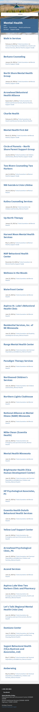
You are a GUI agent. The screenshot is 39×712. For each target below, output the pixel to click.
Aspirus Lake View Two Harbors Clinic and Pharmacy (19, 587)
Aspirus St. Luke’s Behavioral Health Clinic (19, 307)
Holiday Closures (7, 705)
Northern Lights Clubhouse (18, 396)
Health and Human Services (13, 103)
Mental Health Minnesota (17, 453)
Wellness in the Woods (15, 272)
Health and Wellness (25, 635)
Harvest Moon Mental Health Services (19, 236)
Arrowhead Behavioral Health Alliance (16, 94)
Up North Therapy (13, 217)
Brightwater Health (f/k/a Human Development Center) (19, 471)
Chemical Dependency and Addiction (16, 46)
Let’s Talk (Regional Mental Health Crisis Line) (18, 608)
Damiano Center (12, 627)
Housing (8, 637)
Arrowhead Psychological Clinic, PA (17, 549)
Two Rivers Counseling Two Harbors (18, 167)
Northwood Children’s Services (16, 379)
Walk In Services (12, 38)
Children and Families (12, 209)
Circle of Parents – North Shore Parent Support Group (19, 148)
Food (16, 635)
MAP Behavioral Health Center (16, 255)
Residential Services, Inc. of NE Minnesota (18, 326)
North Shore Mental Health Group (18, 74)
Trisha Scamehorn (23, 44)
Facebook (6, 692)
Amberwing (10, 668)
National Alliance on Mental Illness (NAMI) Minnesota (18, 414)
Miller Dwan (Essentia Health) (15, 434)
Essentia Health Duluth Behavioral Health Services (18, 512)
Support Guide (14, 29)
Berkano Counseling (14, 56)
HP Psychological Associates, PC (19, 492)
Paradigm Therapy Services (18, 360)
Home (5, 27)
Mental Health (20, 48)
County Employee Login (9, 707)
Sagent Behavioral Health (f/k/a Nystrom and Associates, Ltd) (17, 648)
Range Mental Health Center (19, 344)
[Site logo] (19, 9)
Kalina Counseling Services (18, 201)
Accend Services (12, 569)
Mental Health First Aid (16, 129)
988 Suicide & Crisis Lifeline (18, 185)
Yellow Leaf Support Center (18, 529)
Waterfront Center (13, 289)
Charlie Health (11, 113)
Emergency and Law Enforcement (15, 442)
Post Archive (13, 27)
